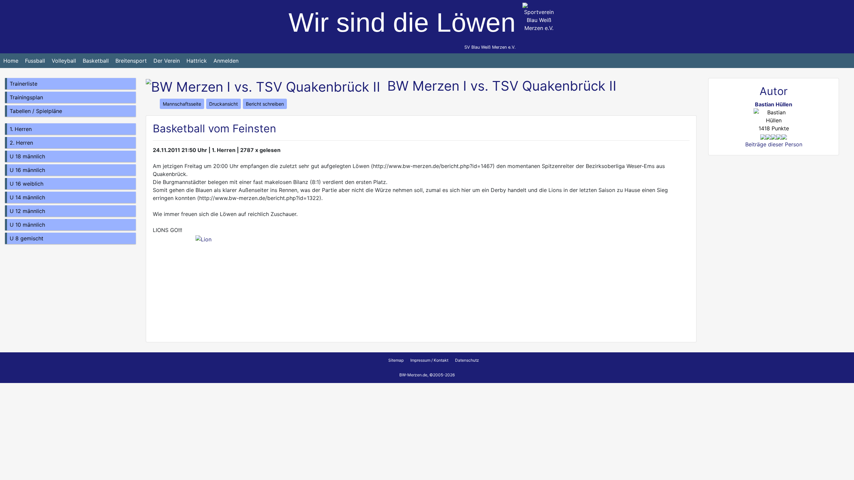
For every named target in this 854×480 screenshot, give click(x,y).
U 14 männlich (27, 197)
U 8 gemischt (26, 238)
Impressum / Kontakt (429, 360)
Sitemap (396, 360)
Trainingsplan (26, 97)
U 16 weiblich (26, 183)
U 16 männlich (27, 170)
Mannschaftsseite (182, 104)
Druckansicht (223, 104)
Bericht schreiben (265, 104)
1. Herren (21, 129)
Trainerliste (23, 83)
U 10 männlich (27, 224)
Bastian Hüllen (773, 104)
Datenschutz (467, 360)
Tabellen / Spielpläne (36, 111)
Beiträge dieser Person (773, 144)
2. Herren (21, 142)
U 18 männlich (27, 156)
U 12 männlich (27, 211)
